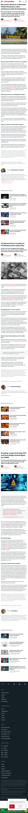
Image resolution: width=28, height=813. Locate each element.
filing (26, 295)
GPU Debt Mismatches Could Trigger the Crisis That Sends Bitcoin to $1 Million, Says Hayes (18, 196)
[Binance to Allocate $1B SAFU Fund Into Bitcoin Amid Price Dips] (5, 425)
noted (6, 552)
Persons (3, 713)
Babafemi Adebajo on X (5, 395)
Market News (22, 163)
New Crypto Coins (5, 734)
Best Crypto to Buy (5, 727)
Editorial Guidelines (5, 771)
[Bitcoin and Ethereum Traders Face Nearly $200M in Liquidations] (5, 660)
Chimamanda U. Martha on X (6, 182)
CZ (23, 78)
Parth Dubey (13, 410)
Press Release (4, 701)
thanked (21, 344)
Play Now (26, 811)
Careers (3, 768)
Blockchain (3, 699)
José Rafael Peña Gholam (15, 442)
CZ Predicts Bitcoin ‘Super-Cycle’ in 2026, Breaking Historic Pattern (17, 440)
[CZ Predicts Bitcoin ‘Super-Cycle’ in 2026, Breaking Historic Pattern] (5, 442)
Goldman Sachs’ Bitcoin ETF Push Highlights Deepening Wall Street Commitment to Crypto (18, 205)
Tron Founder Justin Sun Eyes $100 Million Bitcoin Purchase (17, 416)
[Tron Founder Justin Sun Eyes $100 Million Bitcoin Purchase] (5, 417)
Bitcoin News (19, 162)
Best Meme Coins (5, 736)
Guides (3, 717)
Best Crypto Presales (6, 731)
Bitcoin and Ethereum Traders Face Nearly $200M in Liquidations (17, 659)
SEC (21, 134)
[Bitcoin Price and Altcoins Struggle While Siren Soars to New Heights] (5, 232)
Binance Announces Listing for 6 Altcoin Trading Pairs (17, 432)
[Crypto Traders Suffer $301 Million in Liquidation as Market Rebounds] (5, 644)
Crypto (2, 697)
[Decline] (25, 800)
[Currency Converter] (26, 2)
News (2, 164)
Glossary (3, 720)
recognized (17, 347)
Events (2, 715)
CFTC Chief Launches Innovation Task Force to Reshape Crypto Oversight (18, 213)
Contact (3, 766)
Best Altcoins (4, 729)
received (13, 88)
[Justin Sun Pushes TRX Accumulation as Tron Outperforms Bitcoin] (5, 409)
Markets (3, 694)
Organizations (4, 711)
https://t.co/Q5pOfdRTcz (11, 514)
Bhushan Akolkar (14, 426)
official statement (11, 585)
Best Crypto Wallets (5, 738)
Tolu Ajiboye (6, 467)
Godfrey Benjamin (14, 418)
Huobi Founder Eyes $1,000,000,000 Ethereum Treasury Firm (16, 635)
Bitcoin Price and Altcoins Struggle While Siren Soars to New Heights (17, 231)
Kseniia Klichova (20, 20)
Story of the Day (5, 692)
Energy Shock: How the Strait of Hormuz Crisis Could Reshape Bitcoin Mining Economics (17, 222)
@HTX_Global (13, 510)
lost (8, 541)
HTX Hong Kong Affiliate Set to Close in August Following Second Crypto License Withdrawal (17, 668)
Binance (18, 57)
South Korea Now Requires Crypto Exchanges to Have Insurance (16, 651)
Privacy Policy (4, 777)
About (2, 764)
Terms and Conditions (6, 773)
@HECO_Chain (6, 512)
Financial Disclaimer (5, 775)
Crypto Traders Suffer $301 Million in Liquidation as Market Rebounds (16, 643)
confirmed (7, 523)
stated (18, 357)
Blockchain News (5, 163)
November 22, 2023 (18, 517)
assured (7, 544)
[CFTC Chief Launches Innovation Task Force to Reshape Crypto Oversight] (5, 215)
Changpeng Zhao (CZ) (12, 284)
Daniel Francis (13, 198)
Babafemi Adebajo (7, 255)
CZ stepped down (10, 298)
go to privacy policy (20, 806)
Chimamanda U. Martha (8, 20)
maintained (6, 65)
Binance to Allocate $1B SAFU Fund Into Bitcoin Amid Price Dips (17, 424)
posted (22, 529)
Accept (11, 806)
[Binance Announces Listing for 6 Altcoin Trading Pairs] (5, 434)
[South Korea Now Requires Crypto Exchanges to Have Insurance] (5, 652)
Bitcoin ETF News (11, 162)
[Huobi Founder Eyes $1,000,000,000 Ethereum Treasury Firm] (5, 636)
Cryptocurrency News (14, 163)
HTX (10, 496)
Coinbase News (4, 162)
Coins (2, 709)
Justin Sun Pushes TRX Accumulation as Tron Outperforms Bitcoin (17, 408)
